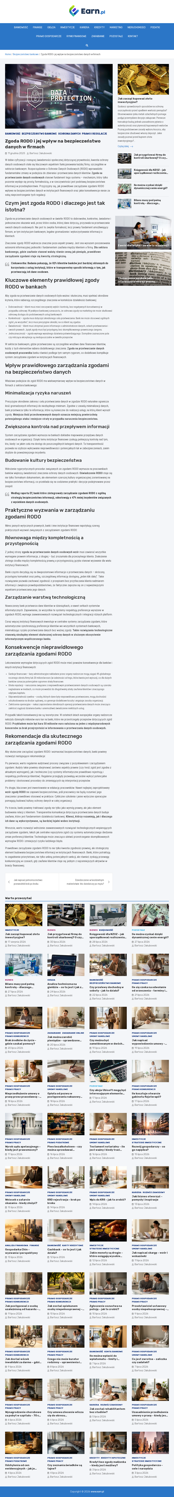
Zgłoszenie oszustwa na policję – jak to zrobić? (106, 1307)
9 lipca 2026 (141, 1313)
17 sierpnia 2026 (17, 941)
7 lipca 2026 (99, 1363)
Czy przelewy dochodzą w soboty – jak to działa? (107, 989)
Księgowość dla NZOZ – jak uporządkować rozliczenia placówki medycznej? (150, 173)
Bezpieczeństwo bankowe (39, 133)
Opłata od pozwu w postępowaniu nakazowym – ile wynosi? (65, 1097)
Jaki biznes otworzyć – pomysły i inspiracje (147, 1198)
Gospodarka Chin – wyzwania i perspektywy (21, 1251)
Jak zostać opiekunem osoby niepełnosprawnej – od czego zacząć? (64, 1309)
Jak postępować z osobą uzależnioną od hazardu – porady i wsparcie (22, 1309)
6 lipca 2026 (15, 1419)
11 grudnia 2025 (16, 153)
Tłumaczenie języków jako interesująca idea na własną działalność (136, 281)
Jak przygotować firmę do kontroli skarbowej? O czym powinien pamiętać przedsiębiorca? (151, 159)
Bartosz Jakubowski (41, 153)
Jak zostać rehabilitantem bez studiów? (107, 1410)
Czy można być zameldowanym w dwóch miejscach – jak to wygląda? (108, 1043)
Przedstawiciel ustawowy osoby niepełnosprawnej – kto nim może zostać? (149, 1309)
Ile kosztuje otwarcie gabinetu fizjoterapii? (146, 1095)
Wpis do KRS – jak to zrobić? (108, 1199)
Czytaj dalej (123, 146)
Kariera (84, 27)
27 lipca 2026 (142, 941)
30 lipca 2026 (57, 941)
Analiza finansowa (16, 1245)
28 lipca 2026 (100, 941)
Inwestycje (67, 27)
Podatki (155, 27)
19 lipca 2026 (99, 1048)
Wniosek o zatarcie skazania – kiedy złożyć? (21, 1201)
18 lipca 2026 (15, 1101)
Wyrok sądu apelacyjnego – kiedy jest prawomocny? (23, 1148)
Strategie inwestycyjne (147, 1142)
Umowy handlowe (100, 1036)
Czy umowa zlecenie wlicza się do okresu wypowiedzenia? (65, 1415)
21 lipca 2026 (142, 995)
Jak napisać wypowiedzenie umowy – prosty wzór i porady (148, 1043)
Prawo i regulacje (94, 133)
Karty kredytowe (72, 1245)
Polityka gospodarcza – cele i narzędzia (147, 1467)
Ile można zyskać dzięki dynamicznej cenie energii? (151, 187)
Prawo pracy (140, 983)
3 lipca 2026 (99, 1469)
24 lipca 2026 (57, 991)
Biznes (51, 930)
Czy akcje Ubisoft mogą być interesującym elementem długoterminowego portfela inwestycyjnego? (108, 1095)
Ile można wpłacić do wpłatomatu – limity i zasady (104, 1359)
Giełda (51, 27)
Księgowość (106, 930)
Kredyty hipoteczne (113, 1458)
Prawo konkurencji (17, 1036)
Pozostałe (116, 36)
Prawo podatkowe (58, 1142)
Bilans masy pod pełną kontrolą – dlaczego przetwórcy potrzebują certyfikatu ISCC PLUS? (148, 205)
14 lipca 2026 (57, 1207)
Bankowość (21, 27)
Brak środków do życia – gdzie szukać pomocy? (20, 1042)
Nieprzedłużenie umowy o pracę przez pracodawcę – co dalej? (22, 1097)
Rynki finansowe (76, 36)
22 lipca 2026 (100, 995)
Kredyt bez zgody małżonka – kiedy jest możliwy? (108, 1463)
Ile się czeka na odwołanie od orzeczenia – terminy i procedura (149, 990)
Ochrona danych (69, 133)
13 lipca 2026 (142, 1204)
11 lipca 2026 (142, 1260)
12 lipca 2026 (57, 1257)
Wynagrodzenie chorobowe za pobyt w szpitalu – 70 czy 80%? (23, 1415)
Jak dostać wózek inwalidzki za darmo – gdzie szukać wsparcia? (23, 1362)
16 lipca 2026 (57, 1154)
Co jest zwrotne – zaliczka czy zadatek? (149, 1361)
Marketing (116, 27)
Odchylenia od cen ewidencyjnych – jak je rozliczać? (20, 1468)
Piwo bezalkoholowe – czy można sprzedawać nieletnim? (64, 1150)
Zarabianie (98, 36)
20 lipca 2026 (15, 1048)
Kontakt (133, 36)
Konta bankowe (113, 1351)
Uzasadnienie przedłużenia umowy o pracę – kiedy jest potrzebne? (150, 1415)
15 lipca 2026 (142, 1154)
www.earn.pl (97, 1491)
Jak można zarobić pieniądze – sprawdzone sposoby (63, 1040)
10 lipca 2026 (57, 1313)
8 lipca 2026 (57, 1366)
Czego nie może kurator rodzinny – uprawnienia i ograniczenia (63, 1362)
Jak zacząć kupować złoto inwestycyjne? (135, 100)
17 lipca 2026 (99, 1097)
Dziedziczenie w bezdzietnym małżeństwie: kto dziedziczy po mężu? (85, 882)
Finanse (37, 27)
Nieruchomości (136, 27)
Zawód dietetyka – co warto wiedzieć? (143, 245)
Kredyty (99, 27)
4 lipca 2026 (15, 1472)
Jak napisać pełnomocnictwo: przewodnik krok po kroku (28, 882)
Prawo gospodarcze (49, 36)
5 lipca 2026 (99, 1416)
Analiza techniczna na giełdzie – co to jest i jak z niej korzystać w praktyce (64, 987)
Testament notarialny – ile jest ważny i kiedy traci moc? (107, 1150)
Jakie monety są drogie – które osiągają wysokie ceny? (106, 1256)
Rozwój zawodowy (154, 1192)
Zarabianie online (73, 1033)
